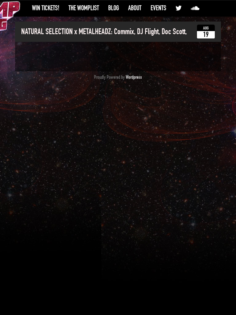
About (134, 8)
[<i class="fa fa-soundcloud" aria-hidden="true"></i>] (195, 8)
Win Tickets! (45, 8)
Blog (113, 8)
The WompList (84, 8)
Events (158, 8)
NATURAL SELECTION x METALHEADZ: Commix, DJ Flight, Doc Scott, (104, 32)
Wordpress (134, 77)
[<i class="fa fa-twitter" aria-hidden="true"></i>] (178, 8)
